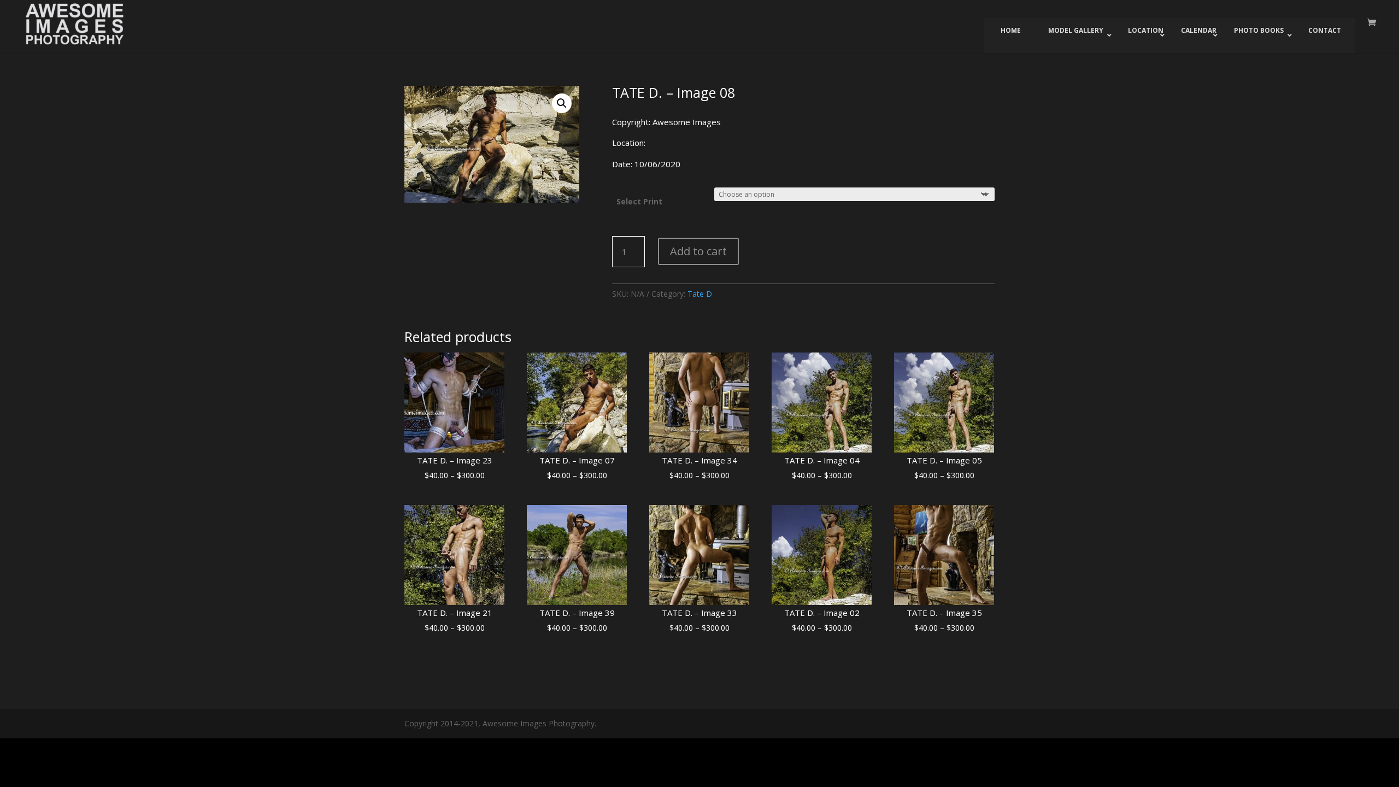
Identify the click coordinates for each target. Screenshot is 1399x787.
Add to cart (698, 251)
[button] (562, 103)
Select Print (639, 201)
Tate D (699, 294)
